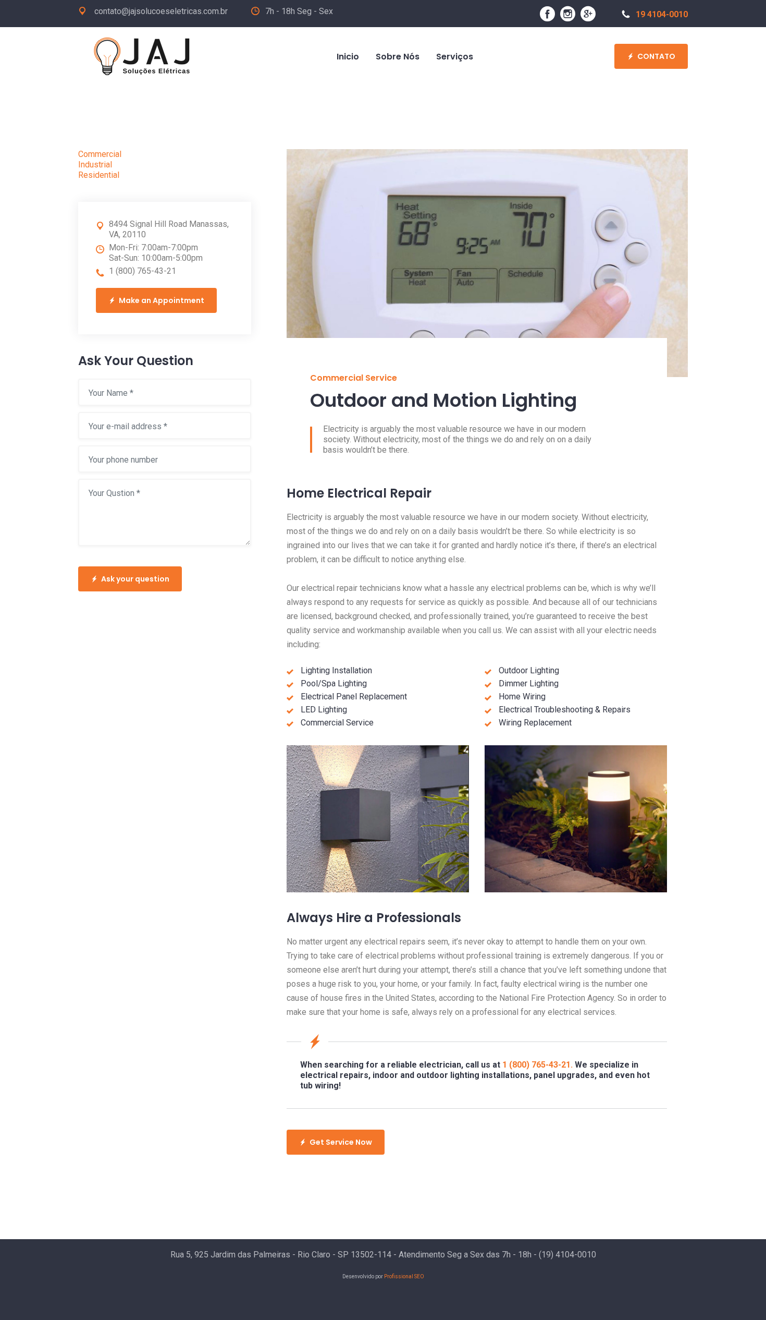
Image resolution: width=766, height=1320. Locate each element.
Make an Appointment (161, 300)
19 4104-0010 (662, 14)
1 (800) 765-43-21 (142, 271)
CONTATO (656, 56)
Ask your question (135, 579)
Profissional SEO (404, 1276)
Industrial (95, 164)
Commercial (99, 154)
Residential (98, 175)
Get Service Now (341, 1142)
